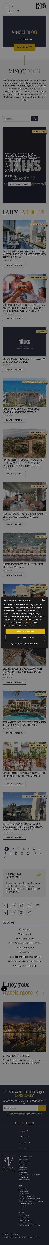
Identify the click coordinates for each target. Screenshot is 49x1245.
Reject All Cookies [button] (25, 637)
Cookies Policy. (28, 625)
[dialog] (24, 622)
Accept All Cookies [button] (25, 631)
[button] (24, 643)
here (28, 622)
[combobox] (43, 600)
